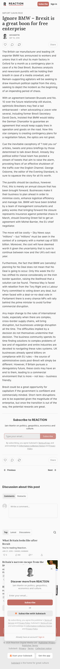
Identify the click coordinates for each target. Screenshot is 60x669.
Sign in (54, 4)
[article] (30, 548)
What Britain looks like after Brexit (20, 542)
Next (50, 470)
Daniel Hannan (21, 551)
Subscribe (43, 4)
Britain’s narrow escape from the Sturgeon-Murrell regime (23, 563)
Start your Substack (22, 655)
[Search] (55, 532)
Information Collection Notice (39, 626)
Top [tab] (5, 532)
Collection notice (43, 648)
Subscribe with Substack (32, 613)
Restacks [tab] (21, 496)
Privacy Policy (24, 623)
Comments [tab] (9, 496)
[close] (51, 569)
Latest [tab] (13, 532)
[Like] (5, 44)
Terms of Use (46, 623)
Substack (15, 662)
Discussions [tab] (24, 532)
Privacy (22, 648)
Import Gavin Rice (12, 13)
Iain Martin (14, 35)
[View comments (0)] (12, 44)
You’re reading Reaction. (14, 547)
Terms (31, 648)
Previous (11, 470)
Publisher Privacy (47, 642)
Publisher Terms (30, 645)
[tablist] (15, 496)
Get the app (44, 655)
